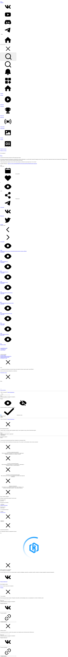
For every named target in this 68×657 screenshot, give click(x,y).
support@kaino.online (3, 348)
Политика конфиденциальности (5, 356)
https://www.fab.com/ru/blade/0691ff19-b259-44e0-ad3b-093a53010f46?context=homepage (22, 163)
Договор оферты (3, 355)
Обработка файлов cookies (4, 357)
